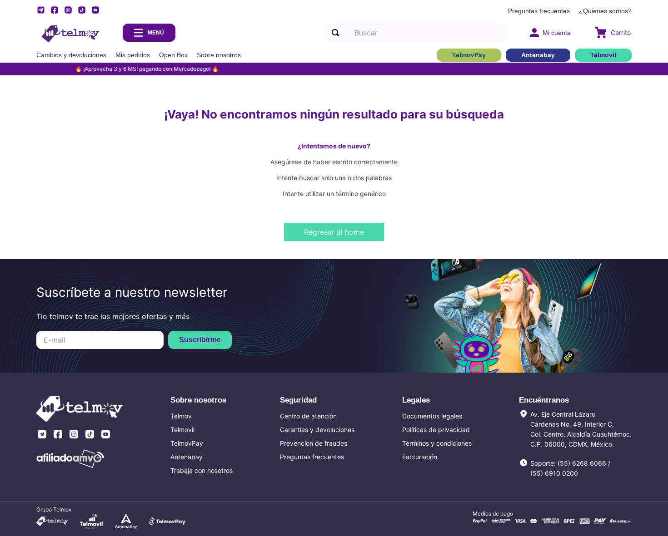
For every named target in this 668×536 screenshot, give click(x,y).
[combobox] (417, 33)
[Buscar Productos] (337, 33)
